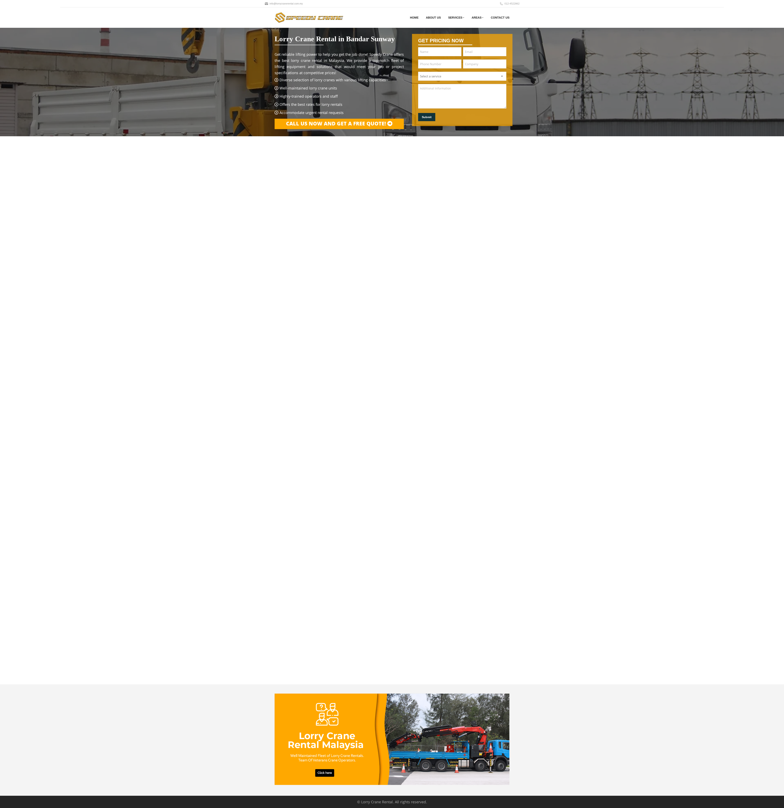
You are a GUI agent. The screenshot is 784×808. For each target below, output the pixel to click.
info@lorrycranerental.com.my (286, 3)
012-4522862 (512, 3)
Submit (427, 117)
